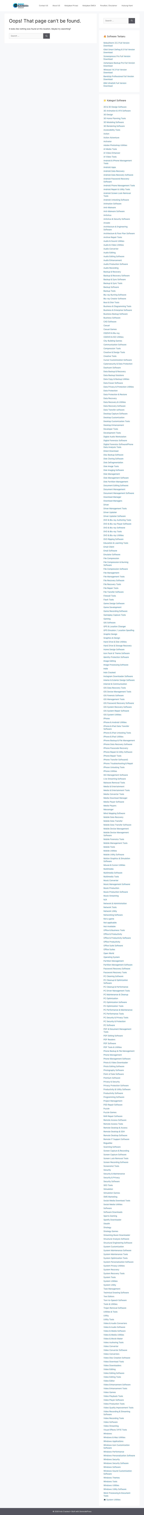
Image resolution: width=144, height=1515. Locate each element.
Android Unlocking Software (116, 200)
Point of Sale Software (114, 1074)
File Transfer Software (114, 592)
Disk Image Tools (111, 466)
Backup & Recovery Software (117, 275)
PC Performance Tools (114, 1014)
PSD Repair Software (113, 1105)
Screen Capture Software (115, 1154)
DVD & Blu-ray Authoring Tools (117, 520)
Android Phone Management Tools (119, 185)
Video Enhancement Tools (115, 1388)
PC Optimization (111, 998)
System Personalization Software (118, 1262)
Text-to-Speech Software (115, 1300)
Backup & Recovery (112, 272)
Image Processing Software (116, 665)
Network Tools (110, 907)
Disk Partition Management (116, 482)
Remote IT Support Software (116, 1139)
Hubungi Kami (127, 6)
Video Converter (111, 1346)
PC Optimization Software (115, 1002)
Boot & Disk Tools (111, 302)
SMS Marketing (110, 1197)
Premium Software (112, 1078)
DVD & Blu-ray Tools (113, 531)
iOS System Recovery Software (118, 707)
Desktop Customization (114, 417)
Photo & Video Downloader (116, 1062)
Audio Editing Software (114, 256)
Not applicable (110, 922)
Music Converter (111, 880)
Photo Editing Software (114, 1066)
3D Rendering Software (114, 126)
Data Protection (111, 391)
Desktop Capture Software (115, 414)
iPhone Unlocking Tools (114, 767)
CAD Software (110, 322)
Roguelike (108, 1143)
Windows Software (112, 1467)
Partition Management (114, 961)
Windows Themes (112, 1478)
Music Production (111, 888)
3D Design (108, 114)
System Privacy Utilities (114, 1266)
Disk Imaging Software (114, 470)
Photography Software (114, 1070)
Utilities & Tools (110, 1312)
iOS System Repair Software (116, 711)
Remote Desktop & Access (115, 1128)
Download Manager (112, 497)
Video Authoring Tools (114, 1342)
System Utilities (111, 1281)
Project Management (113, 1101)
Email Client (109, 547)
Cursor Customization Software (118, 360)
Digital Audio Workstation (115, 437)
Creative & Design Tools (114, 352)
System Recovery (111, 1269)
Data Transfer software (114, 410)
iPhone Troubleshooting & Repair (118, 763)
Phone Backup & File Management (119, 1051)
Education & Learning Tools (116, 543)
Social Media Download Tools (117, 1200)
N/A (105, 899)
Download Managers (113, 501)
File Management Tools (114, 576)
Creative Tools (110, 356)
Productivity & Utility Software (117, 1089)
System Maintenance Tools (116, 1254)
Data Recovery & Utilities (115, 402)
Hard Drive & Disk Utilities (115, 642)
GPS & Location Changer (115, 626)
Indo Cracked (110, 672)
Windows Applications (113, 1441)
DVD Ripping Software (113, 539)
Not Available (110, 926)
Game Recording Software (115, 611)
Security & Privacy (112, 1177)
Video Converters (111, 1354)
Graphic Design (110, 634)
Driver (106, 505)
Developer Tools (111, 429)
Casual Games (110, 329)
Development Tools (112, 433)
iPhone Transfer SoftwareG (116, 760)
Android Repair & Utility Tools (117, 189)
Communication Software (115, 345)
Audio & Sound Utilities (114, 241)
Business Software (112, 318)
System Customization (114, 1246)
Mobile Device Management (116, 829)
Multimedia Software (113, 873)
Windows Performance (114, 1452)
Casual (107, 325)
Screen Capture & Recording (116, 1151)
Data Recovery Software (114, 406)
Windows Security (112, 1459)
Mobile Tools (109, 847)
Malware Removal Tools (114, 783)
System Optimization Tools (116, 1258)
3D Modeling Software (114, 122)
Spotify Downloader (112, 1220)
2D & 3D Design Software (115, 107)
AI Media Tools (110, 149)
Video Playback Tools (113, 1396)
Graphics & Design (112, 638)
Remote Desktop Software (115, 1135)
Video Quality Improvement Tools (118, 1408)
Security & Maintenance (114, 1174)
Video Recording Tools (114, 1418)
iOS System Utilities (112, 715)
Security (107, 1170)
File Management (111, 573)
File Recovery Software (114, 580)
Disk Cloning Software (113, 459)
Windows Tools (110, 1481)
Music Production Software (116, 892)
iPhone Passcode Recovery (116, 748)
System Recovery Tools (114, 1273)
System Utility (110, 1285)
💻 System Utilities (112, 1500)
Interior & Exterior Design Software (119, 680)
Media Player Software (114, 802)
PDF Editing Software (113, 1036)
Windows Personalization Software (119, 1455)
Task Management (112, 1289)
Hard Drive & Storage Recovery (118, 646)
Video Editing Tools (112, 1377)
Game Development (112, 607)
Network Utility (110, 911)
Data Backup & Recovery (115, 371)
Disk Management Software (116, 478)
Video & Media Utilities (114, 1335)
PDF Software (110, 1043)
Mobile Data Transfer (113, 821)
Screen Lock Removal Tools (116, 1158)
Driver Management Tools (115, 508)
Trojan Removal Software (115, 1308)
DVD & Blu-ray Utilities (114, 535)
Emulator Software (112, 554)
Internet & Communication (115, 684)
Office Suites (109, 949)
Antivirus (107, 215)
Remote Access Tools (113, 1124)
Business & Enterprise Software (118, 310)
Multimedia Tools (111, 876)
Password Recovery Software (117, 968)
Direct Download (111, 451)
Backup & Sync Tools (113, 283)
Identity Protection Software (116, 657)
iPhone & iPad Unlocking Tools (117, 733)
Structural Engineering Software (118, 1243)
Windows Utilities (111, 1485)
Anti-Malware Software (114, 211)
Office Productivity (112, 942)
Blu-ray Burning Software (115, 295)
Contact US (43, 6)
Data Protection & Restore (115, 394)
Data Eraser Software (113, 383)
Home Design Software (114, 649)
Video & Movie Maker (113, 1338)
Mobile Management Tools (115, 843)
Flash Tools (109, 599)
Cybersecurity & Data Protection (118, 364)
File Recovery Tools (112, 584)
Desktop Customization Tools (117, 421)
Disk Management (112, 474)
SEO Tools (108, 1185)
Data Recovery (110, 398)
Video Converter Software (115, 1350)
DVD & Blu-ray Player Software (117, 524)
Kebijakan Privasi (71, 6)
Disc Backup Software (113, 455)
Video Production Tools (114, 1404)
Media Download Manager (115, 798)
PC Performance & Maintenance (118, 1010)
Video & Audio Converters (115, 1323)
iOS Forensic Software (114, 695)
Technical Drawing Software (116, 1292)
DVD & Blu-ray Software (114, 528)
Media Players (110, 806)
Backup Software (111, 287)
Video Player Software (114, 1400)
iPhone (107, 718)
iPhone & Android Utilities (115, 722)
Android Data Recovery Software (118, 175)
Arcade (107, 223)
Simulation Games (112, 1193)
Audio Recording (111, 268)
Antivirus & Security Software (117, 219)
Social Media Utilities (113, 1204)
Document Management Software (119, 493)
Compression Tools (112, 348)
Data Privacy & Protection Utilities (119, 387)
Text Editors (109, 1296)
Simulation (108, 1189)
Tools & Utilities (110, 1304)
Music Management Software (117, 884)
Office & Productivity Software (117, 938)
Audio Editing (110, 252)
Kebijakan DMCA (89, 6)
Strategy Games (111, 1231)
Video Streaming (111, 1426)
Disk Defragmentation (113, 462)
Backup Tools (110, 291)
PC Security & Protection (115, 1021)
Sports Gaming (110, 1216)
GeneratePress (85, 1511)
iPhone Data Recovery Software (118, 744)
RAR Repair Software (113, 1116)
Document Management (114, 489)
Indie (106, 669)
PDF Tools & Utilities (113, 1047)
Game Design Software (114, 603)
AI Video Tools (110, 157)
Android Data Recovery (114, 171)
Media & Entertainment (114, 786)
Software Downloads (113, 1212)
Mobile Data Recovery (113, 817)
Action (106, 134)
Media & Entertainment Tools (117, 790)
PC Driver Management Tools (117, 991)
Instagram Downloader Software (118, 676)
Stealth (107, 1223)
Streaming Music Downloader (117, 1235)
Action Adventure (111, 137)
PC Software (109, 1025)
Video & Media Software (115, 1331)
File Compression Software (116, 569)
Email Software (110, 551)
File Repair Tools (111, 588)
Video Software (111, 1422)
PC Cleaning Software (113, 976)
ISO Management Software (116, 775)
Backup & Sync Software (115, 279)
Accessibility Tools (112, 130)
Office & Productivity (113, 934)
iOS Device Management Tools (117, 692)
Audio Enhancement (113, 260)
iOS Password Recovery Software (119, 703)
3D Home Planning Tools (115, 118)
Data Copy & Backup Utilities (116, 379)
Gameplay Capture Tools (115, 615)
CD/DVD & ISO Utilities (114, 337)
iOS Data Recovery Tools (115, 688)
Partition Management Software (118, 965)
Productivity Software (113, 1093)
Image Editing (110, 661)
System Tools (110, 1277)
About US (56, 6)
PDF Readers (109, 1039)
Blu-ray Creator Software (115, 298)
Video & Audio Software (114, 1327)
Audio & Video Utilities (114, 245)
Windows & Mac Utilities (114, 1437)
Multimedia (109, 869)
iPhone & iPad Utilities (113, 737)
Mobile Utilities (110, 851)
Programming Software (114, 1097)
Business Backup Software (116, 314)
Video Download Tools (114, 1362)
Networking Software (113, 915)
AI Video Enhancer (112, 153)
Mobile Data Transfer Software (117, 825)
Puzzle (106, 1108)
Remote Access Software (115, 1120)
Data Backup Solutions (114, 375)
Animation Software (112, 204)
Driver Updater (110, 512)
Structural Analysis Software (116, 1239)
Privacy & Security (112, 1082)
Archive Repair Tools (113, 237)
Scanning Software (112, 1147)
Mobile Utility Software (114, 854)
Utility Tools (109, 1319)
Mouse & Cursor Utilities (114, 865)
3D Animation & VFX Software (117, 111)
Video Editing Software (114, 1373)
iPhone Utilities (110, 771)
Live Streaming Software (115, 779)
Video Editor (109, 1381)
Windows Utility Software (115, 1489)
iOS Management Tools (114, 699)
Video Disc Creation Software (117, 1358)
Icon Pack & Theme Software (117, 653)
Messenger (109, 809)
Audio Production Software (116, 264)
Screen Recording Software (116, 1162)
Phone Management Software (117, 1059)
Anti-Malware (110, 207)
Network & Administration (115, 903)
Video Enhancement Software (117, 1385)
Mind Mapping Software (114, 813)
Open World (109, 953)
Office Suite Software (113, 945)
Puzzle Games (110, 1112)
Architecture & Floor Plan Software (119, 233)
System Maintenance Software (117, 1250)
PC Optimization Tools (113, 1006)
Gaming (107, 619)
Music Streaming (111, 896)
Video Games (110, 1392)
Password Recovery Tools (115, 972)
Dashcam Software (112, 368)
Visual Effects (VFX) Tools (115, 1430)
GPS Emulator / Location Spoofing (119, 630)
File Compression (111, 558)
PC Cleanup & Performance (116, 987)
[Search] (46, 36)
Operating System (112, 957)
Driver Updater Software (115, 516)
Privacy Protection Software (116, 1085)
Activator (108, 141)
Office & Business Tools (114, 930)
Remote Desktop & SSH (114, 1131)
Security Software (112, 1181)
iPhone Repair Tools (112, 756)
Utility (106, 1315)
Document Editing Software (116, 485)
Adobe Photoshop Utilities (115, 145)
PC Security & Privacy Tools (116, 1017)
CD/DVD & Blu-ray (112, 333)
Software (108, 1208)
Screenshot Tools (111, 1166)
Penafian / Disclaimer (108, 6)
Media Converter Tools (114, 794)
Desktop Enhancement (114, 425)
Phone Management (113, 1055)
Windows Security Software (116, 1463)
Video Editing (110, 1369)
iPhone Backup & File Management (119, 740)
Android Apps (110, 167)
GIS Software (109, 622)
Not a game (109, 919)
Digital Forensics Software (115, 440)
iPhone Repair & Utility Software (118, 752)
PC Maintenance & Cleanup (116, 994)
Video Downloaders (112, 1365)
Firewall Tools (110, 596)
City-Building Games (113, 341)
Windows (108, 1433)
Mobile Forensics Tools (114, 839)
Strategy (107, 1227)
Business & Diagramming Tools (117, 306)
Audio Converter (111, 249)
